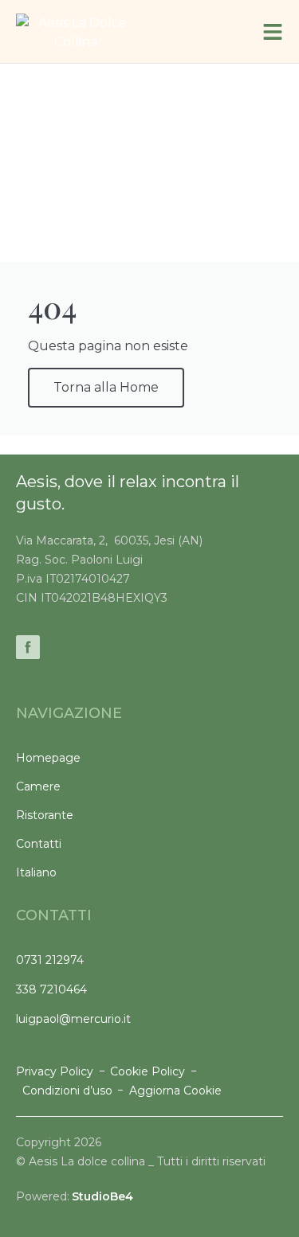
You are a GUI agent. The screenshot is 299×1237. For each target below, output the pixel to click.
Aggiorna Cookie (175, 1090)
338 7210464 (51, 989)
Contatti (38, 844)
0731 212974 (50, 960)
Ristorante (44, 815)
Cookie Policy (147, 1071)
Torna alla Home (106, 387)
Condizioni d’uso (67, 1090)
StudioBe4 (102, 1196)
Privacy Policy (54, 1071)
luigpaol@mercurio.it (73, 1019)
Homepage (48, 758)
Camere (38, 786)
